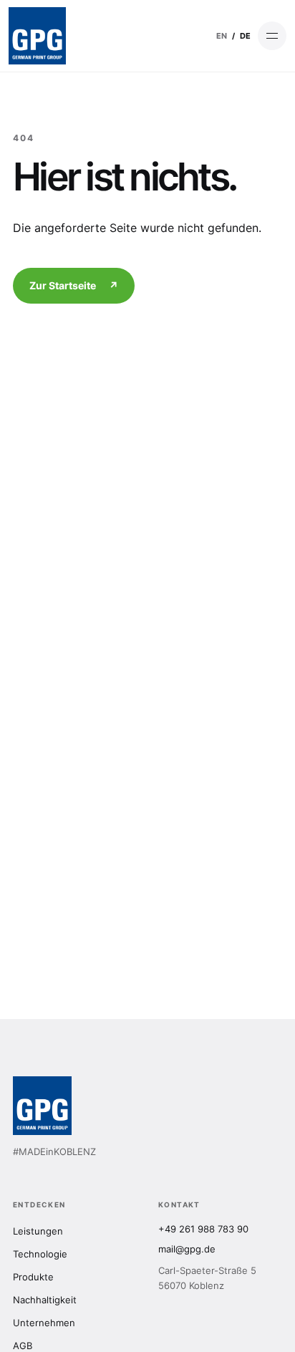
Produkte (33, 1277)
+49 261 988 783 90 (203, 1229)
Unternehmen (44, 1322)
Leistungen (38, 1231)
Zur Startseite (73, 285)
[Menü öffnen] (272, 35)
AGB (22, 1345)
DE (245, 36)
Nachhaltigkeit (45, 1299)
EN (221, 36)
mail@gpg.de (187, 1249)
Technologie (40, 1254)
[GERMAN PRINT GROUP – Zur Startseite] (37, 35)
